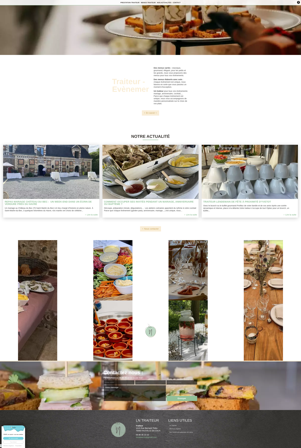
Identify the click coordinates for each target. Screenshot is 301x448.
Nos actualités (164, 2)
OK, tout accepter (13, 438)
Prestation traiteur (129, 2)
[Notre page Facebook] (298, 2)
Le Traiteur (173, 425)
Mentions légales (175, 429)
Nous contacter (151, 229)
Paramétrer (18, 445)
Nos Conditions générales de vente (181, 432)
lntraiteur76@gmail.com (146, 437)
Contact (177, 2)
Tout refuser (13, 442)
